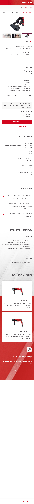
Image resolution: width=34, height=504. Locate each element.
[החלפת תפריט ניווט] (31, 2)
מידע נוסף (29, 58)
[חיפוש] (4, 2)
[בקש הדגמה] (27, 502)
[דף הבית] (25, 2)
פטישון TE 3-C (25, 300)
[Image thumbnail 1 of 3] (27, 35)
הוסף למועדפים (23, 126)
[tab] (27, 12)
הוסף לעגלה (16, 121)
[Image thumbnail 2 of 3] (16, 35)
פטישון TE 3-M (25, 332)
